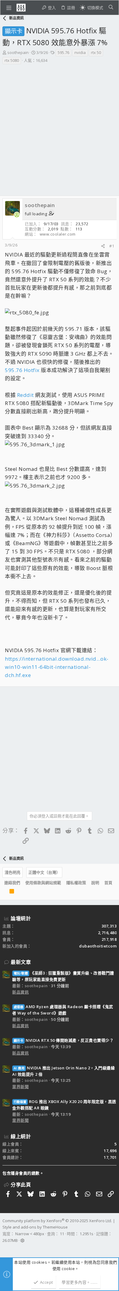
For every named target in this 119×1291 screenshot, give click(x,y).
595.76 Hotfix (22, 370)
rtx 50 (96, 52)
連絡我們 (12, 882)
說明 (95, 882)
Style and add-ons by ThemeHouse (35, 1227)
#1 (111, 246)
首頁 (108, 882)
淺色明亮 (12, 872)
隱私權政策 (76, 882)
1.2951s (86, 1233)
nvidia (80, 52)
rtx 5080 (12, 60)
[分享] (103, 246)
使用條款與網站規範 (43, 882)
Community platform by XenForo (57, 1220)
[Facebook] (5, 1248)
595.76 (63, 52)
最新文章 (21, 962)
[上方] (4, 892)
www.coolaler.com (58, 234)
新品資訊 (20, 992)
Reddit (25, 394)
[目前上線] (17, 215)
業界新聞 (20, 1086)
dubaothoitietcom (98, 946)
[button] (9, 7)
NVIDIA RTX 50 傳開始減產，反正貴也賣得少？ (64, 1040)
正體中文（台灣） (44, 872)
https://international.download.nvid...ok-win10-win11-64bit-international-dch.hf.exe (57, 667)
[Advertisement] (59, 127)
